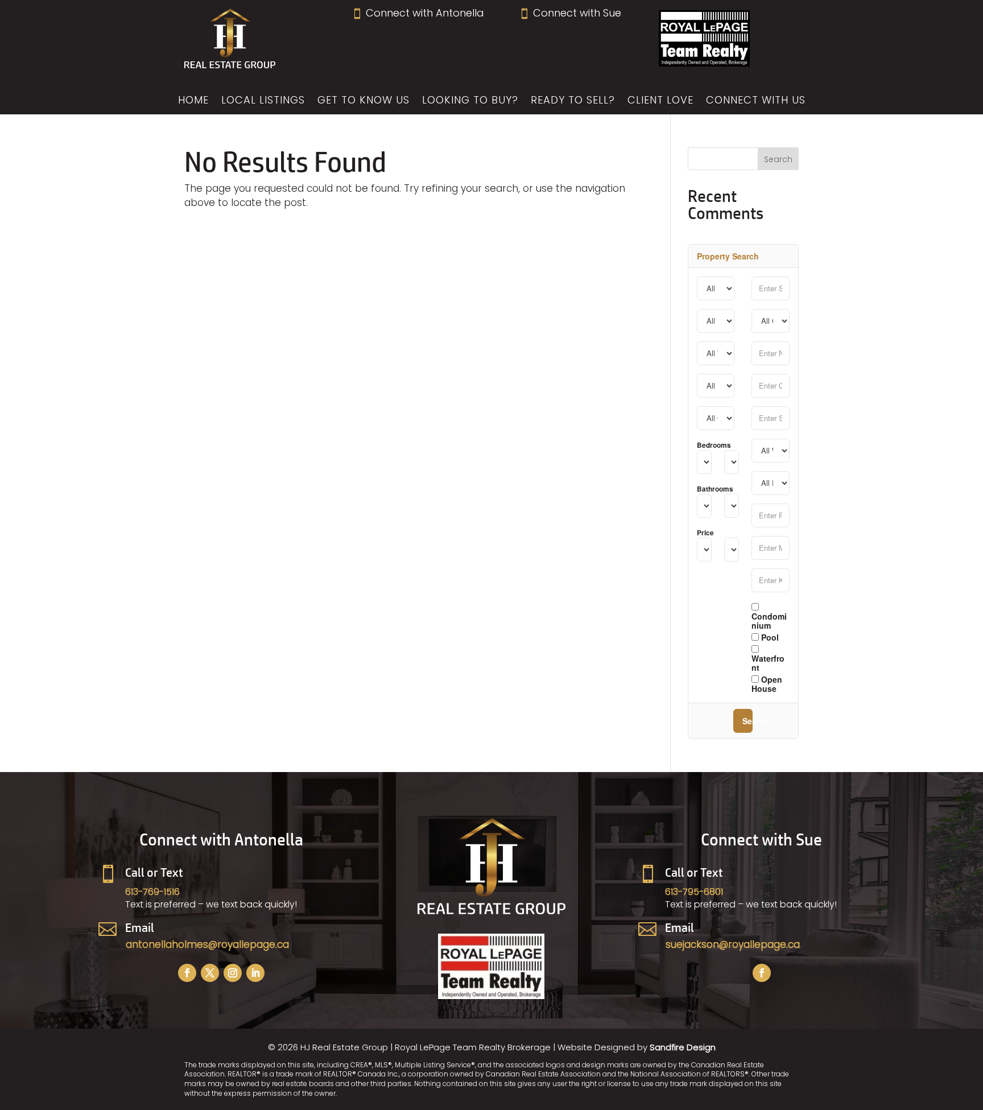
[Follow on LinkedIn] (255, 973)
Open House (766, 683)
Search (747, 721)
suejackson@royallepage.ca (733, 944)
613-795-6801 (694, 891)
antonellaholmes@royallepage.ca (207, 944)
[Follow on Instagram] (233, 973)
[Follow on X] (210, 973)
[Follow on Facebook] (187, 973)
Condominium (769, 620)
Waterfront (767, 662)
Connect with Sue (570, 13)
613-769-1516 (152, 891)
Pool (769, 637)
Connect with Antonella (418, 13)
